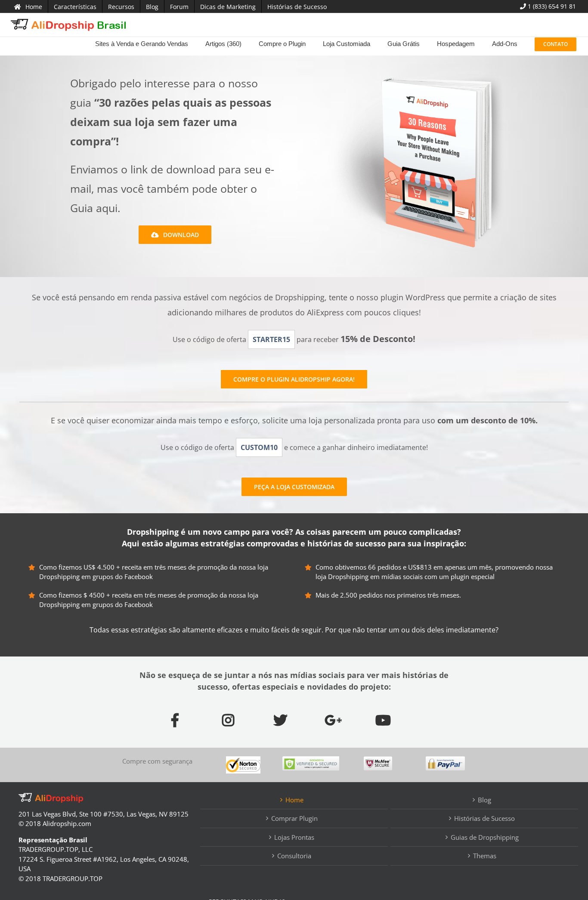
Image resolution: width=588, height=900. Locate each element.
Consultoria (294, 855)
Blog (484, 799)
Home (294, 799)
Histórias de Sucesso (484, 818)
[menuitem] (28, 6)
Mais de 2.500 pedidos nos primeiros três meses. (388, 595)
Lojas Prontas (294, 837)
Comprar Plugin (294, 818)
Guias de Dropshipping (485, 837)
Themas (484, 855)
